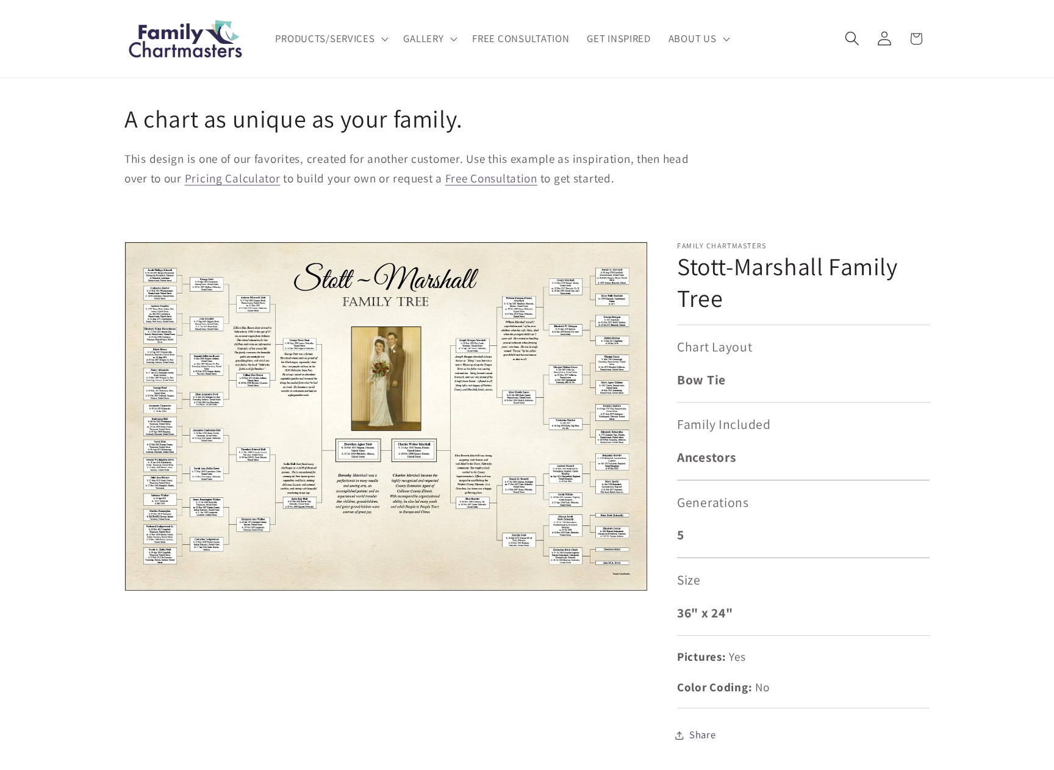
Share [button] (702, 734)
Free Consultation (491, 178)
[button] (331, 39)
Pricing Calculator (233, 178)
